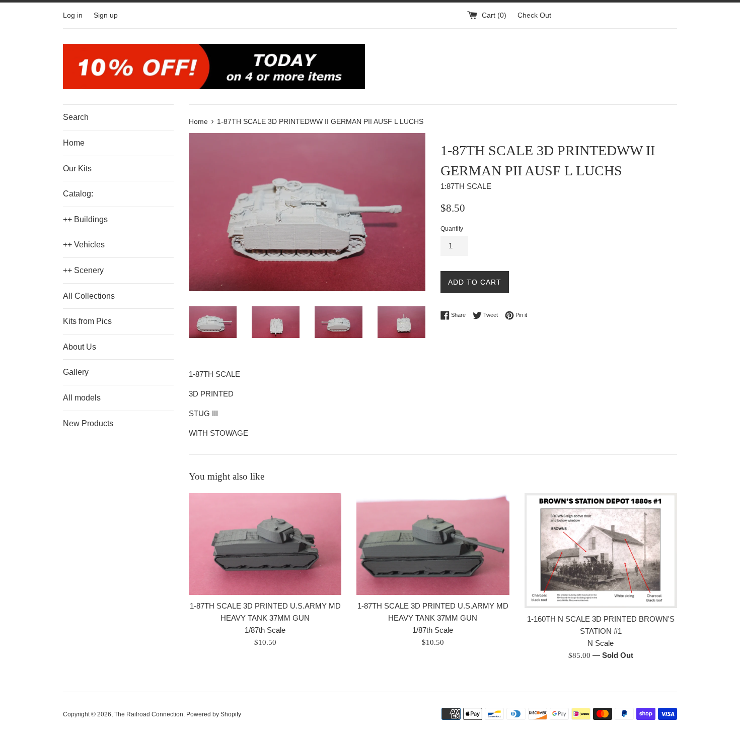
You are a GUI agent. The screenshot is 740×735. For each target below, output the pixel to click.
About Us (79, 347)
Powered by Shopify (213, 714)
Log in (73, 15)
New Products (88, 423)
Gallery (76, 372)
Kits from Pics (87, 321)
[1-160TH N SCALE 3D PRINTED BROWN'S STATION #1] (601, 550)
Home (74, 143)
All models (82, 397)
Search (76, 117)
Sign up (106, 15)
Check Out (534, 15)
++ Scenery (83, 270)
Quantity (451, 228)
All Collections (89, 296)
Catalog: (78, 193)
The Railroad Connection (148, 714)
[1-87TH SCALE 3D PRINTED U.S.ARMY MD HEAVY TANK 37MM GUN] (265, 544)
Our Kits (77, 168)
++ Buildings (85, 219)
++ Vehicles (84, 244)
